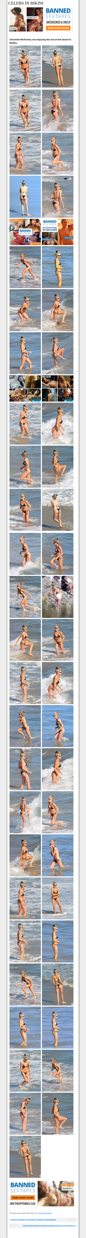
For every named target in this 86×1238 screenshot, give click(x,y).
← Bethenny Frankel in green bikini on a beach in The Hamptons (32, 1220)
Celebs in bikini (25, 3)
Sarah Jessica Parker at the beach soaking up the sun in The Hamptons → (50, 1226)
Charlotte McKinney (45, 1213)
